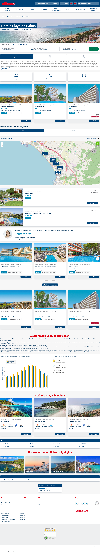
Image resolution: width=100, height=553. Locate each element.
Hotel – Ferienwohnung (20, 44)
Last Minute (22, 507)
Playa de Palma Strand (75, 421)
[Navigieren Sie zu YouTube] (86, 503)
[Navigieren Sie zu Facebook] (76, 503)
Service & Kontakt (5, 511)
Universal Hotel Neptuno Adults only (45, 266)
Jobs (39, 504)
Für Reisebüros (4, 517)
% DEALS (32, 9)
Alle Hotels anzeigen (50, 285)
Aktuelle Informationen (6, 502)
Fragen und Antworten (6, 504)
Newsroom (40, 509)
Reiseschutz (22, 515)
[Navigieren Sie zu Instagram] (80, 503)
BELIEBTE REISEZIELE (7, 9)
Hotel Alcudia (5, 443)
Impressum (16, 547)
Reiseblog (22, 509)
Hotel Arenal (30, 443)
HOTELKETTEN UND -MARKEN (92, 9)
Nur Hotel (22, 130)
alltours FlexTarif (5, 507)
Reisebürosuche (5, 515)
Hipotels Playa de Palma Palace (10, 266)
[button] (58, 167)
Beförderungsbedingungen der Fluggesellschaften (8, 520)
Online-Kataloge (5, 513)
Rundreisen (22, 511)
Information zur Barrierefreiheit (52, 547)
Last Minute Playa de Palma (8, 479)
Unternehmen (41, 502)
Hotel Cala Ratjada (56, 446)
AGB (3, 547)
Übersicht (16, 57)
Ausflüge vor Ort (23, 513)
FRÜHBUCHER (44, 9)
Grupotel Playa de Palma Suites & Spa (38, 213)
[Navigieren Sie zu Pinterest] (83, 503)
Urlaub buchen (23, 502)
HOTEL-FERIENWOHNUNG (56, 9)
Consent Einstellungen (92, 547)
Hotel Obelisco (73, 266)
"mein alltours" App (5, 509)
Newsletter (40, 507)
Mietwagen (22, 519)
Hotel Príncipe (73, 106)
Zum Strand (26, 434)
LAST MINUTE (19, 9)
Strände (83, 57)
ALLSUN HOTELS (68, 9)
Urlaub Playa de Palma (32, 479)
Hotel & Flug (72, 130)
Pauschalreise (6, 44)
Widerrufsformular (73, 547)
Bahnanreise (22, 517)
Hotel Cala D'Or (5, 446)
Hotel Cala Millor (31, 446)
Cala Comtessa (5, 421)
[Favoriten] (71, 3)
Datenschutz (32, 547)
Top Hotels (22, 504)
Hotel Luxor (29, 193)
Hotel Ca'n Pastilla (56, 443)
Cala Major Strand (40, 421)
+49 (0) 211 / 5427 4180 (23, 234)
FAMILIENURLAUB (80, 9)
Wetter (50, 57)
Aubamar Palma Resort (7, 106)
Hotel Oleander (39, 106)
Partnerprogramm (42, 511)
